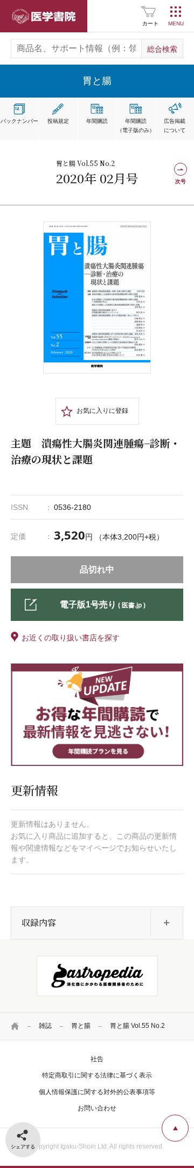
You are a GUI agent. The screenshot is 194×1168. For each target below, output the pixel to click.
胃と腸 (81, 1025)
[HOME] (15, 1026)
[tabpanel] (97, 298)
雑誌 (45, 1025)
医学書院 (43, 16)
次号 (180, 181)
